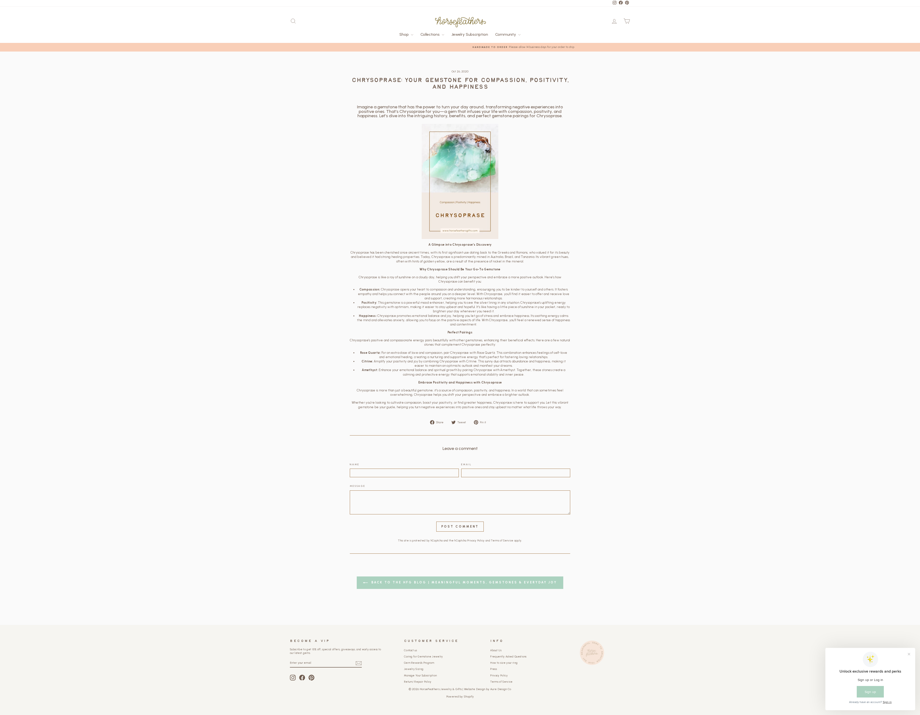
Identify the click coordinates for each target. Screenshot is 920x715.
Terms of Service (502, 540)
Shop (404, 34)
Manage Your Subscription (420, 675)
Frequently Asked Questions (508, 656)
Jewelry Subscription (469, 34)
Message (357, 486)
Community (506, 34)
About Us (495, 650)
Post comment (460, 526)
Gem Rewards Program (419, 662)
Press (493, 669)
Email (466, 464)
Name (354, 464)
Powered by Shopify (460, 696)
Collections (430, 34)
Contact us (410, 650)
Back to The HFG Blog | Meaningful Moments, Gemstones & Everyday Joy (463, 582)
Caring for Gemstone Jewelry (423, 656)
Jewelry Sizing (414, 669)
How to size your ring (504, 662)
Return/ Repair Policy (417, 681)
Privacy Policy (476, 540)
